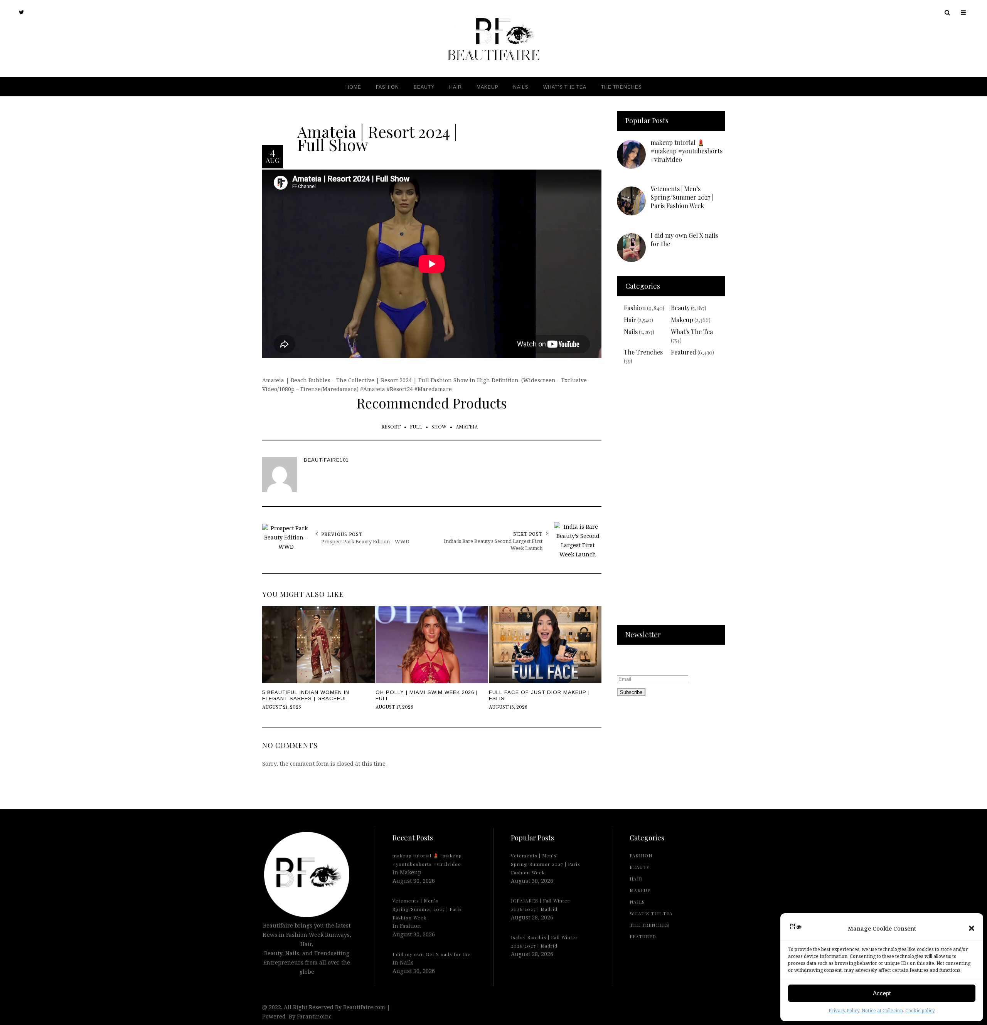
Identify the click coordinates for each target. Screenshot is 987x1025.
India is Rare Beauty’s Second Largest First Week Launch (493, 544)
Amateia (467, 427)
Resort (391, 427)
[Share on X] (7, 493)
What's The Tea (692, 332)
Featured (683, 352)
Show (438, 427)
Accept (882, 993)
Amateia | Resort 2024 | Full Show (377, 137)
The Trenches (643, 352)
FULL (416, 427)
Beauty (680, 308)
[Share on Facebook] (7, 511)
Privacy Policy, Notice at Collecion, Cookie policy (882, 1010)
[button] (971, 928)
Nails (631, 332)
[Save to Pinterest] (7, 529)
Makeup (682, 320)
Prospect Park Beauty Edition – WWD (365, 541)
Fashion (635, 308)
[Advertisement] (671, 499)
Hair (630, 320)
